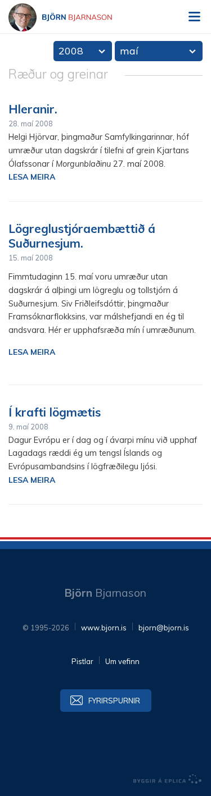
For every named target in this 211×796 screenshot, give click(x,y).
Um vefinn (122, 661)
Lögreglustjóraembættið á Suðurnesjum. (81, 235)
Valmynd (194, 17)
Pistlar (82, 661)
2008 (71, 50)
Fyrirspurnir (114, 700)
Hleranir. (32, 109)
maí (129, 50)
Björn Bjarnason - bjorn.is (70, 17)
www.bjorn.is (104, 627)
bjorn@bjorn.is (163, 627)
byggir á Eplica (168, 779)
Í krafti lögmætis (54, 412)
